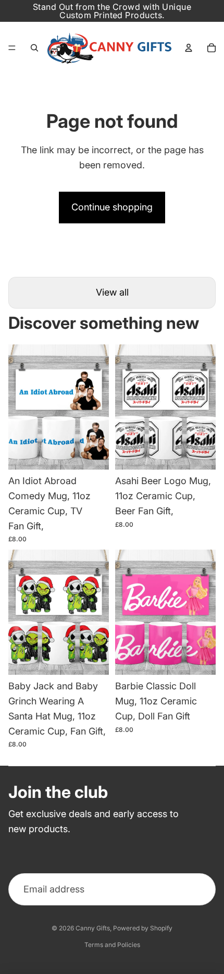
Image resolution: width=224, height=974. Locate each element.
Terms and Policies (112, 945)
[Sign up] (199, 889)
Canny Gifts (93, 928)
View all (112, 292)
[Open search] (34, 47)
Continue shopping (112, 207)
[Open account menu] (188, 47)
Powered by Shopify (142, 928)
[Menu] (12, 48)
